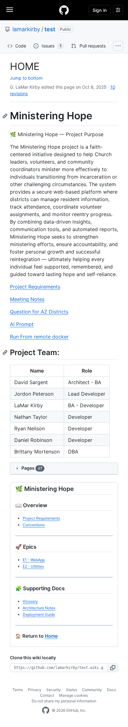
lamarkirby (26, 29)
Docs (111, 689)
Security (53, 689)
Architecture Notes (39, 608)
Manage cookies (73, 695)
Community (92, 689)
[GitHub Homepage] (45, 710)
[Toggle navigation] (9, 9)
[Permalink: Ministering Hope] (5, 115)
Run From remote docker (39, 337)
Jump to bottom (26, 78)
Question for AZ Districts (39, 312)
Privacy (34, 689)
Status (71, 689)
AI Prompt (22, 324)
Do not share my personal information (64, 701)
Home (51, 636)
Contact (47, 695)
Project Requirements (35, 287)
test (49, 29)
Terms (17, 689)
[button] (113, 667)
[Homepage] (64, 10)
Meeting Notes (27, 299)
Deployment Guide (39, 614)
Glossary (30, 601)
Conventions (34, 524)
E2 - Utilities (33, 566)
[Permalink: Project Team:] (5, 352)
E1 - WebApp (34, 559)
